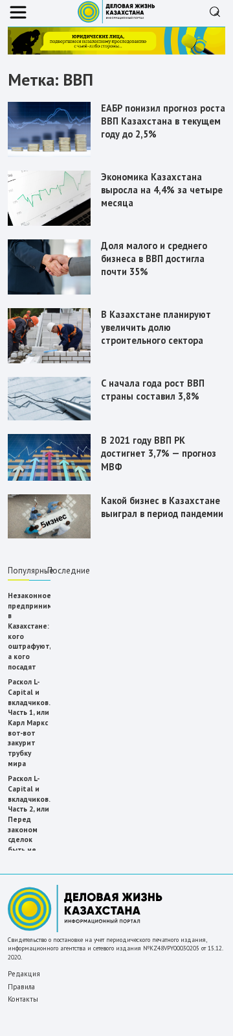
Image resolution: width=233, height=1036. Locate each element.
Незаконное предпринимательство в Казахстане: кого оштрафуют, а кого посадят (29, 631)
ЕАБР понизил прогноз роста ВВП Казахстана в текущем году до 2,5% (163, 121)
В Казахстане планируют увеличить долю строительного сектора (156, 327)
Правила (21, 986)
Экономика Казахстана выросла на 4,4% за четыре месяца (162, 190)
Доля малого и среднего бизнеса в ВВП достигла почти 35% (154, 258)
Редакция (24, 973)
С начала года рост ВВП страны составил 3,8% (153, 389)
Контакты (23, 999)
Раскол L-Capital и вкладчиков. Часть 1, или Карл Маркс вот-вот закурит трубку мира (29, 722)
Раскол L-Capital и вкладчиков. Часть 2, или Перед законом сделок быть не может (29, 819)
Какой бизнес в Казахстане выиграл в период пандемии (162, 507)
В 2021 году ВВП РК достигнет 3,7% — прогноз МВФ (158, 453)
